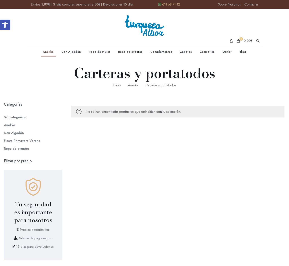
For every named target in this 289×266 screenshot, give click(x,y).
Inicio (117, 85)
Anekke (133, 85)
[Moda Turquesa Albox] (144, 27)
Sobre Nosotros (229, 4)
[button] (5, 25)
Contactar (251, 4)
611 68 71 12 (171, 4)
